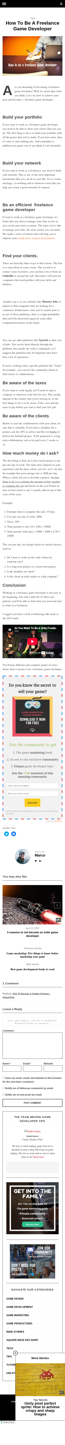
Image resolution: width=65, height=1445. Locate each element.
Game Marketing (17, 1315)
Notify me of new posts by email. (23, 1094)
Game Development (19, 1307)
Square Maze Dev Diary (22, 1340)
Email (27, 1063)
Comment (8, 1030)
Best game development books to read (32, 967)
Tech (9, 1348)
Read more (39, 1157)
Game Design (15, 1298)
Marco (40, 855)
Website (48, 1063)
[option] (32, 911)
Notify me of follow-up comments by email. (29, 1088)
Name (7, 1063)
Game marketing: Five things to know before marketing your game (32, 952)
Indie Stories (15, 1332)
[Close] (15, 1353)
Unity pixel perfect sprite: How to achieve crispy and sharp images (40, 1408)
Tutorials (13, 1365)
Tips (32, 18)
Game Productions (19, 1323)
